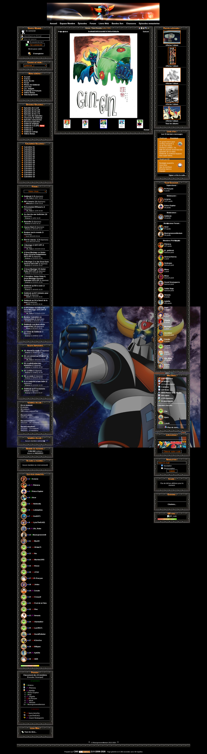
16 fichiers (165, 381)
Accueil (53, 23)
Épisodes (82, 23)
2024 (172, 519)
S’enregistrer (38, 54)
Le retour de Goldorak (32, 332)
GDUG (27, 297)
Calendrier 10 (29, 165)
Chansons (131, 23)
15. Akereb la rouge (32, 351)
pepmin (167, 346)
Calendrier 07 (29, 159)
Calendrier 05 (29, 155)
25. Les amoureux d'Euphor (35, 356)
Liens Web (104, 23)
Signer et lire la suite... (177, 175)
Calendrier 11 (29, 167)
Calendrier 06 (29, 157)
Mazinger (168, 327)
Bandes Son (117, 23)
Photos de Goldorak (32, 85)
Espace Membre (67, 23)
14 (36, 202)
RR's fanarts (29, 202)
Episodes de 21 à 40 (32, 110)
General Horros (170, 257)
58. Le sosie (29, 376)
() (35, 677)
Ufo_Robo (28, 198)
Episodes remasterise (149, 23)
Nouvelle (27, 222)
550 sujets (165, 396)
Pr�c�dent (63, 32)
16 (46, 214)
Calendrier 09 (29, 163)
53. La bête (28, 371)
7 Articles (165, 387)
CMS (76, 751)
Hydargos (168, 263)
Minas (166, 276)
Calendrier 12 (29, 169)
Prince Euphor (170, 206)
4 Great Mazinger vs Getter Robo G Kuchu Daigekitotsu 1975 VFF (35, 254)
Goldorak (28, 321)
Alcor (166, 227)
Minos (27, 328)
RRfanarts (28, 203)
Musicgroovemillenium (173, 233)
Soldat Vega (169, 289)
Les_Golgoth (29, 89)
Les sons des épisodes (33, 116)
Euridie (167, 365)
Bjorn (166, 417)
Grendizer (168, 333)
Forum (93, 23)
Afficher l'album (172, 45)
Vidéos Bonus (29, 93)
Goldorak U (28, 128)
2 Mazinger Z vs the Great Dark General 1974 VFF (36, 263)
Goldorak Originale (31, 124)
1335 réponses (167, 398)
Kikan (30, 666)
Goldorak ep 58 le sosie (33, 286)
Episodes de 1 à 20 (31, 108)
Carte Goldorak (97, 28)
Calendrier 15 (29, 175)
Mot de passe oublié (35, 49)
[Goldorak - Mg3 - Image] (106, 18)
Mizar (166, 314)
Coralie (167, 339)
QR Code (166, 519)
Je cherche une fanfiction (34, 214)
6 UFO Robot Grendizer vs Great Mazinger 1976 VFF (34, 309)
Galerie (87, 28)
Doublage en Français (32, 91)
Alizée (166, 352)
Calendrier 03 (29, 151)
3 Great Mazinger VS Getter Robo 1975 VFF (35, 270)
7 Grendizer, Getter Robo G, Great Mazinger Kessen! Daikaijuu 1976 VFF (35, 278)
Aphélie (167, 301)
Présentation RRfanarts (33, 207)
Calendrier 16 (29, 177)
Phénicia (167, 244)
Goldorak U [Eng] (31, 132)
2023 (35, 666)
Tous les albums (171, 124)
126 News (165, 390)
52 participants (167, 401)
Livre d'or (28, 87)
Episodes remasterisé (33, 120)
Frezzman (172, 138)
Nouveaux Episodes (32, 122)
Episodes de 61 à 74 (32, 114)
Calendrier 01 (29, 147)
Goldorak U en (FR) (32, 126)
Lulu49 (167, 423)
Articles (27, 79)
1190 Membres (167, 379)
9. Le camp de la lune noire (34, 381)
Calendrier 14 (29, 173)
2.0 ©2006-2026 (97, 751)
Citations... (172, 504)
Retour (146, 130)
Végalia (167, 320)
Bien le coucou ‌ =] (31, 240)
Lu (26, 236)
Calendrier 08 (29, 161)
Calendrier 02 (29, 149)
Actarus (27, 218)
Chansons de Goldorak (33, 118)
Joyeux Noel (29, 227)
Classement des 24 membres (35, 675)
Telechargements (31, 95)
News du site (29, 81)
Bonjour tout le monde (33, 232)
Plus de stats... (173, 427)
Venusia (167, 295)
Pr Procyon (168, 189)
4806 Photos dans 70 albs (171, 393)
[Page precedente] (89, 742)
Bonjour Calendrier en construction (33, 318)
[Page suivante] (118, 742)
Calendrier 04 (29, 153)
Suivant (146, 32)
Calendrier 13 (29, 171)
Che (165, 411)
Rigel (166, 308)
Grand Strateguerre (172, 282)
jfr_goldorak (169, 250)
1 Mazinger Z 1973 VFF (33, 245)
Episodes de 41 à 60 (32, 112)
